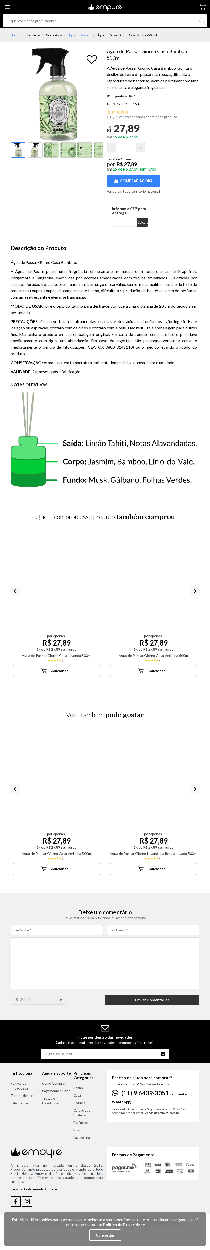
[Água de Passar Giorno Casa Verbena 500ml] (154, 582)
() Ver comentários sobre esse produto (142, 117)
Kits (76, 1130)
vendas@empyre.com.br (162, 1113)
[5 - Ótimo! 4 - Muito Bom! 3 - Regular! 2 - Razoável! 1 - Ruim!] (41, 1000)
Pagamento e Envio (56, 1091)
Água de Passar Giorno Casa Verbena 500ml (154, 655)
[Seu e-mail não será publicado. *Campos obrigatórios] (105, 992)
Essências (81, 1123)
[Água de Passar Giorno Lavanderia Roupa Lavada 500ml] (154, 780)
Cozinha (80, 1103)
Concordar (105, 1235)
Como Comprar (54, 1083)
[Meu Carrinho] (202, 7)
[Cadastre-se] (163, 1054)
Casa (77, 1095)
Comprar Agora (136, 181)
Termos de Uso (21, 1096)
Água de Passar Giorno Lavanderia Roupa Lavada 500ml (153, 853)
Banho (78, 1088)
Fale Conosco (20, 1103)
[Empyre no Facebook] (15, 1201)
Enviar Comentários (152, 999)
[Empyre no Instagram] (27, 1201)
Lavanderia (82, 1137)
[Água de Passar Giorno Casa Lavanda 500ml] (56, 582)
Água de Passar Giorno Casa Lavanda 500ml (56, 655)
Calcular (142, 222)
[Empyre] (105, 4)
